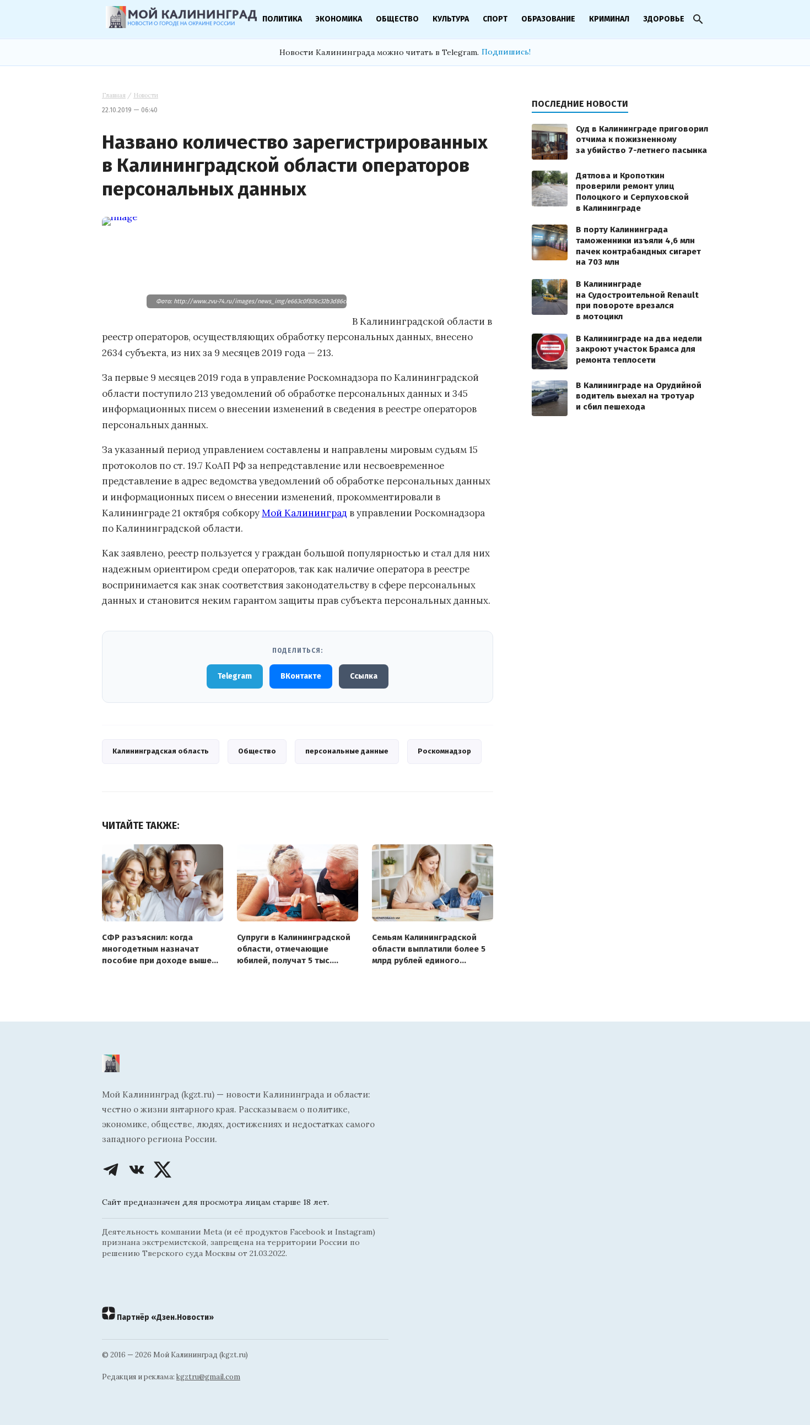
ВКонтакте (300, 676)
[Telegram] (111, 1169)
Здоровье (663, 19)
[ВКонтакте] (136, 1169)
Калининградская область (160, 751)
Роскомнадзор (444, 751)
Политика (282, 19)
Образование (548, 19)
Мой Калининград (304, 513)
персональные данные (346, 751)
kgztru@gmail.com (208, 1377)
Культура (451, 19)
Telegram (235, 676)
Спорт (495, 19)
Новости (145, 95)
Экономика (339, 19)
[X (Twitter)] (162, 1169)
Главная (114, 95)
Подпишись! (506, 52)
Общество (397, 19)
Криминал (609, 19)
